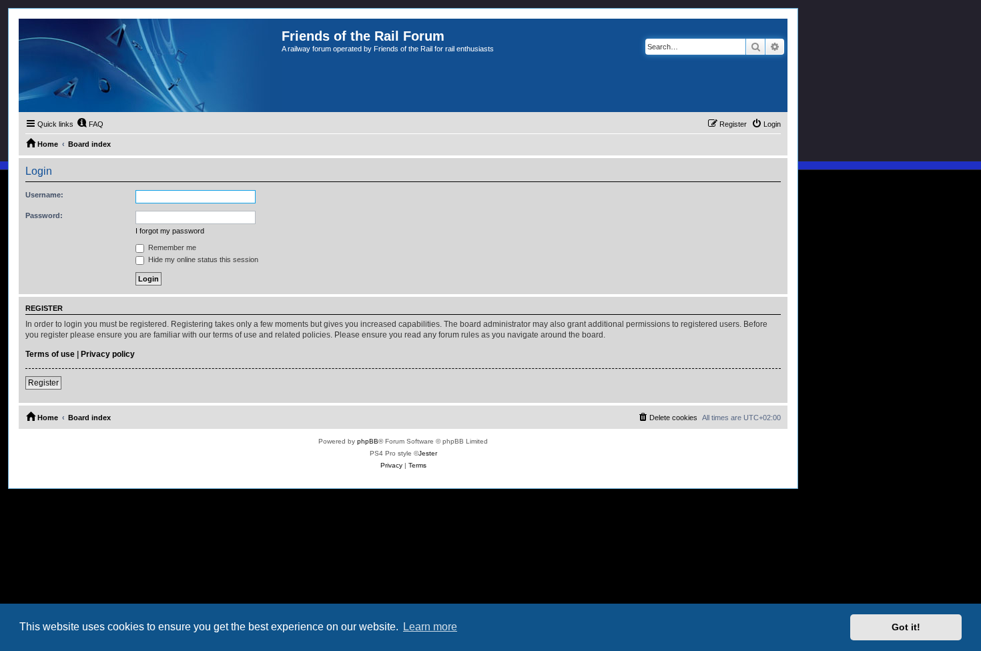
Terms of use (50, 354)
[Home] (150, 65)
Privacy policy (108, 354)
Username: (44, 195)
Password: (44, 215)
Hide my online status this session (202, 259)
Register (43, 383)
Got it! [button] (906, 627)
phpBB (367, 441)
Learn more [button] (430, 626)
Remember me (171, 247)
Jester (427, 453)
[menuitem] (90, 124)
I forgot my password (169, 231)
